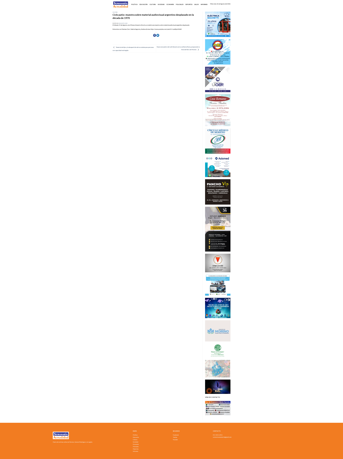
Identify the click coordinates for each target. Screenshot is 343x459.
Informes (204, 4)
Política (134, 4)
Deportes (188, 4)
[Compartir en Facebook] (154, 35)
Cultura (153, 4)
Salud (196, 4)
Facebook (176, 435)
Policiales (179, 4)
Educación (144, 4)
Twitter (175, 437)
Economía (170, 4)
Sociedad (161, 4)
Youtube (175, 439)
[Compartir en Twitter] (157, 35)
